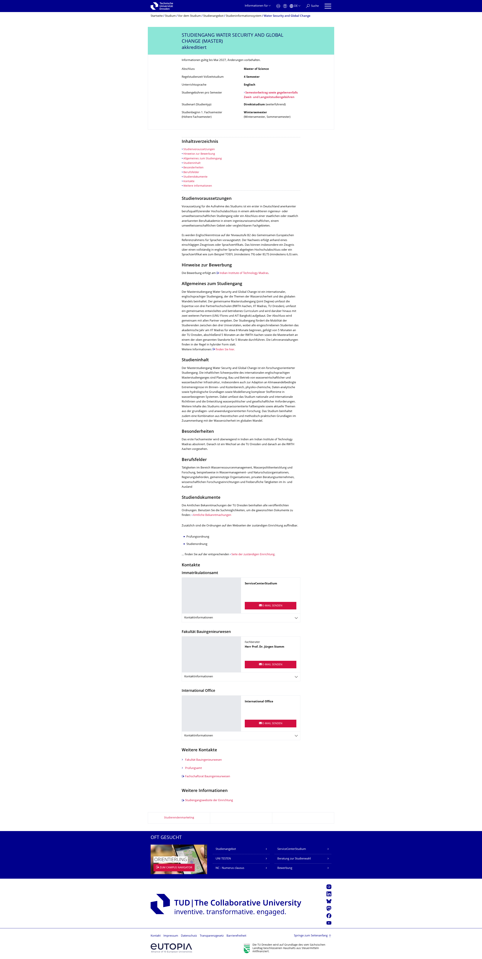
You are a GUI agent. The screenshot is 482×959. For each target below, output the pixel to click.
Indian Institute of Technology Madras (244, 273)
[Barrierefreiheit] (285, 6)
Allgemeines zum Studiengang (202, 158)
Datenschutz (189, 936)
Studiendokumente (195, 177)
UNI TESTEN (223, 858)
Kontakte (188, 181)
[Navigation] (327, 6)
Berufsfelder (191, 172)
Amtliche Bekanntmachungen (212, 515)
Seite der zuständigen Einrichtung (253, 554)
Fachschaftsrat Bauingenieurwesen (207, 776)
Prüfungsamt (193, 768)
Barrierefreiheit (236, 936)
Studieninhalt (192, 163)
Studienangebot (226, 849)
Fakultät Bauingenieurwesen (203, 760)
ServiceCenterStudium (291, 849)
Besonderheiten (193, 168)
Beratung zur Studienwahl (294, 858)
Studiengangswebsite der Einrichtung (209, 800)
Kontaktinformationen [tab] (198, 617)
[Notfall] (278, 6)
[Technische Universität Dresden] (162, 6)
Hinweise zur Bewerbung (199, 154)
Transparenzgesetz (212, 936)
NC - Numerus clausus (230, 868)
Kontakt (156, 936)
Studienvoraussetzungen (199, 149)
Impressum (170, 936)
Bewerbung (284, 868)
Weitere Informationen (197, 186)
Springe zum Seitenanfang (311, 935)
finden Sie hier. (225, 349)
